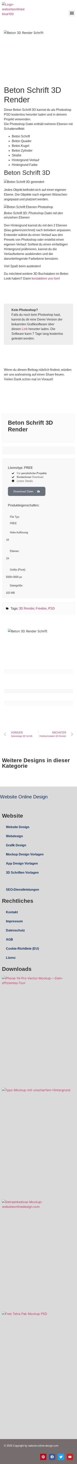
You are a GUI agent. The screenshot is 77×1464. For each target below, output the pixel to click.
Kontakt (12, 912)
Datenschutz (15, 930)
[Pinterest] (43, 1457)
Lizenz (11, 957)
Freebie (41, 608)
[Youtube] (70, 1457)
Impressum (14, 921)
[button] (72, 13)
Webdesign (14, 836)
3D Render (26, 608)
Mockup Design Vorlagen (25, 854)
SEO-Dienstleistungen (22, 889)
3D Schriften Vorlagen (22, 872)
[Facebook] (52, 1457)
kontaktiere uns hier (45, 278)
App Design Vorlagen (22, 863)
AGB (9, 939)
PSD (51, 608)
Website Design (17, 827)
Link (25, 329)
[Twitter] (61, 1457)
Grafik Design (16, 845)
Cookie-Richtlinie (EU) (22, 948)
